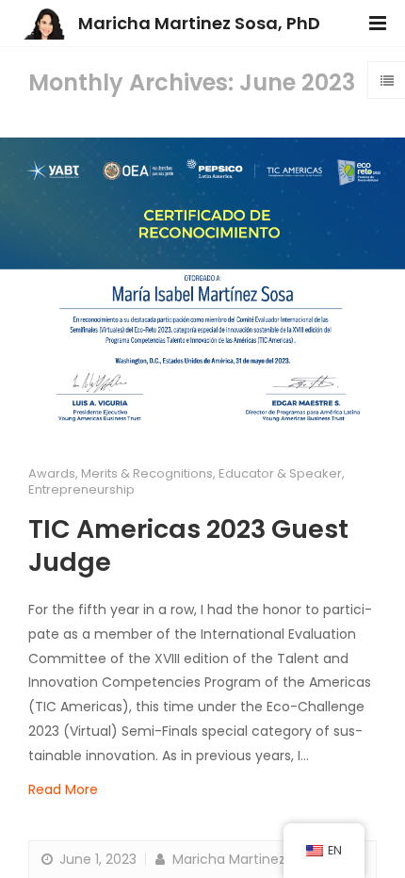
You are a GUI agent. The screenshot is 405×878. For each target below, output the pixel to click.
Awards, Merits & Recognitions (120, 473)
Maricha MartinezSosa (242, 859)
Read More (63, 789)
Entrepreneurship (81, 489)
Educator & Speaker (280, 473)
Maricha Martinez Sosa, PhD (199, 23)
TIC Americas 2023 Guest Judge (188, 545)
